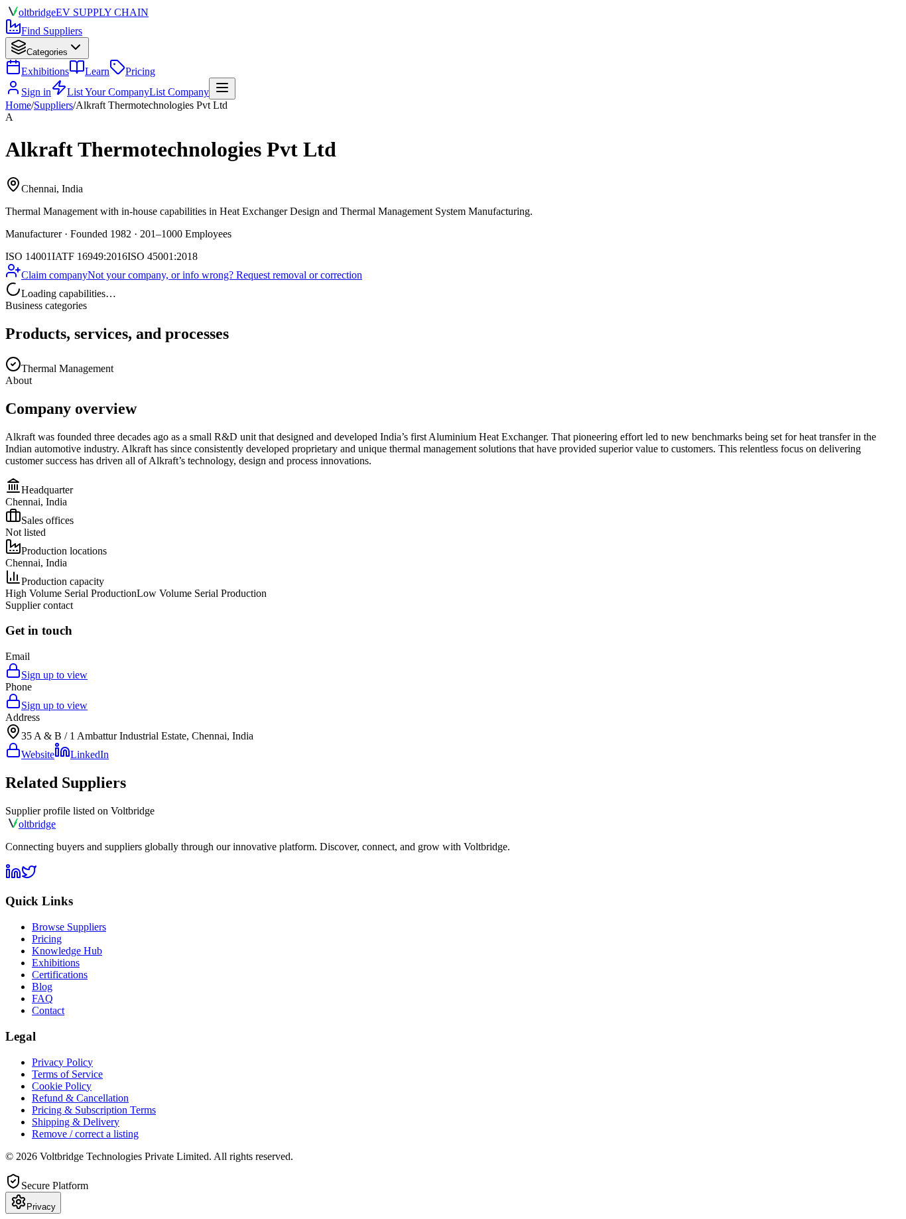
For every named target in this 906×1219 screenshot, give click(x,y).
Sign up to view (54, 674)
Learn (97, 71)
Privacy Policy (62, 1062)
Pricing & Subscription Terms (94, 1110)
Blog (42, 986)
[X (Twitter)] (29, 875)
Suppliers (53, 105)
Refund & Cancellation (80, 1098)
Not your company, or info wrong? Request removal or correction (225, 275)
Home (18, 105)
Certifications (60, 974)
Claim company (54, 275)
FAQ (42, 998)
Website (37, 754)
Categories (47, 52)
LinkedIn (89, 754)
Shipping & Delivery (75, 1121)
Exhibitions (45, 71)
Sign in (36, 91)
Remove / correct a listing (85, 1133)
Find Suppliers (51, 30)
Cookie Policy (62, 1086)
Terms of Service (67, 1074)
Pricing (140, 71)
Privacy (41, 1207)
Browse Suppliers (69, 926)
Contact (48, 1010)
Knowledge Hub (67, 950)
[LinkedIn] (13, 875)
